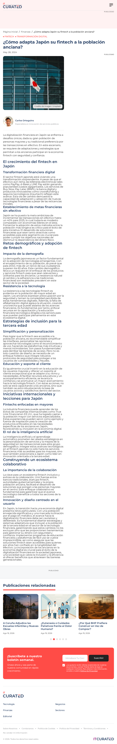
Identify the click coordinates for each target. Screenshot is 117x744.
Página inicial (10, 31)
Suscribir (99, 658)
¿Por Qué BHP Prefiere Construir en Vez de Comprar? (71, 626)
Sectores (60, 710)
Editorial (7, 716)
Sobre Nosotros (10, 728)
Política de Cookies (46, 728)
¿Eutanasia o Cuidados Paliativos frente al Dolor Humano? (34, 626)
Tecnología (8, 704)
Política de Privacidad (69, 728)
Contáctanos (28, 728)
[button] (51, 639)
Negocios (60, 704)
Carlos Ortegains (24, 120)
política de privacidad (89, 671)
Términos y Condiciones (94, 728)
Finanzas (25, 31)
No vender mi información (15, 733)
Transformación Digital (32, 36)
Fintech (9, 36)
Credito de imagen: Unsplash (47, 106)
